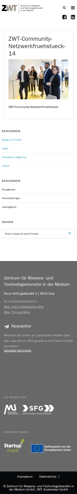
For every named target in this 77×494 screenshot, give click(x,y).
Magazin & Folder (12, 139)
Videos (5, 165)
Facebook (65, 20)
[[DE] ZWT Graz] (22, 7)
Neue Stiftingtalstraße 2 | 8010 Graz (29, 293)
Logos (5, 148)
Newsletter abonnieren (17, 351)
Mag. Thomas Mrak (17, 312)
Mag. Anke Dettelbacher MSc (24, 307)
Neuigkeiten (9, 189)
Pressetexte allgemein (14, 157)
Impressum (25, 476)
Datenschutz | (49, 476)
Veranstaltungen (11, 198)
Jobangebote (9, 207)
